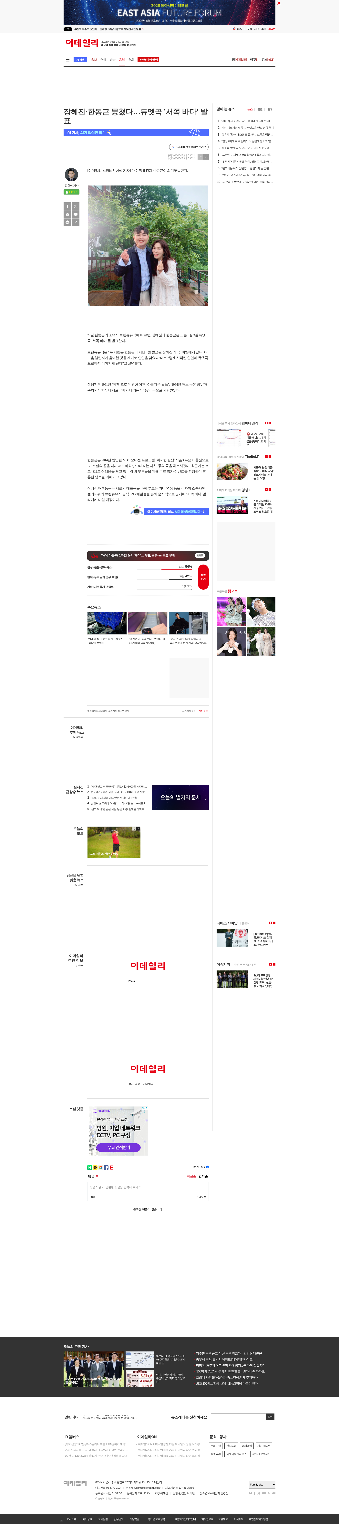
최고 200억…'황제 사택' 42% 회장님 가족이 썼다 (225, 1383)
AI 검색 (80, 59)
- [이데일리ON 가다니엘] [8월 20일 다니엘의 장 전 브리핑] (168, 1449)
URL (75, 222)
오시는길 (103, 1519)
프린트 (75, 214)
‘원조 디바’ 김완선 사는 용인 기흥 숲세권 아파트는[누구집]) (121, 809)
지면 (256, 28)
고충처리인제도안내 (185, 1519)
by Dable (79, 884)
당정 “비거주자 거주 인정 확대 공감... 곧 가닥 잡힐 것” (228, 1365)
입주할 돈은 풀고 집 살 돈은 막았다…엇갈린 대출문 (227, 1353)
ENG (239, 28)
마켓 (254, 59)
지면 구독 (203, 711)
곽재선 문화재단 (261, 1453)
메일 (67, 214)
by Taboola (78, 737)
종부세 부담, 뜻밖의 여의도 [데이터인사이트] (223, 1359)
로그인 (271, 28)
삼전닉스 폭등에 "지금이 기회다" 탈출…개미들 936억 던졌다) (123, 803)
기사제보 (238, 1519)
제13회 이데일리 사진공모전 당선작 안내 (105, 1417)
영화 (131, 59)
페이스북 (67, 206)
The (267, 59)
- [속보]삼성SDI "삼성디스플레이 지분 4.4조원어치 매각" (95, 1444)
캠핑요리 (216, 1453)
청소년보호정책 (156, 1519)
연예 (103, 59)
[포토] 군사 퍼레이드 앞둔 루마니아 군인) (112, 797)
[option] (137, 29)
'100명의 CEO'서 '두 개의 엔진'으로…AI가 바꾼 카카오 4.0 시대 (234, 1371)
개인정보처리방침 (258, 1519)
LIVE (68, 28)
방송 (113, 59)
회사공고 (87, 1519)
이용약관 (134, 1519)
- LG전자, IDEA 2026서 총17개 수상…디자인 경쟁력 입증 (95, 1455)
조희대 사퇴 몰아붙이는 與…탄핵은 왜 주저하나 (225, 1377)
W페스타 (247, 1445)
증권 (259, 109)
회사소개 (71, 1519)
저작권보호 (207, 1519)
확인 (270, 1416)
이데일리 (101, 43)
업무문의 (118, 1519)
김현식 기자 (71, 185)
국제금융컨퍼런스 (236, 1453)
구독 (249, 28)
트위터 (75, 206)
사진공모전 (263, 1445)
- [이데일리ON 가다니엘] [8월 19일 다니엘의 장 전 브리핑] (168, 1455)
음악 (122, 59)
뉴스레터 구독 (189, 711)
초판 (263, 28)
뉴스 (249, 109)
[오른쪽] (138, 829)
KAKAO (67, 222)
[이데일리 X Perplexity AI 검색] (136, 132)
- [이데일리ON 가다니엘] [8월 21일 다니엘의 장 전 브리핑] (168, 1444)
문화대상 (216, 1445)
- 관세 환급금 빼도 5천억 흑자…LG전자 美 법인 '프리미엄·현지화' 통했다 (97, 1449)
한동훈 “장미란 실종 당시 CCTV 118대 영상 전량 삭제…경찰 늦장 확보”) (129, 792)
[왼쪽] (134, 829)
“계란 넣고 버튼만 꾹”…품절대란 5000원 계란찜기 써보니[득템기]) (126, 786)
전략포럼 (231, 1445)
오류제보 (223, 1519)
